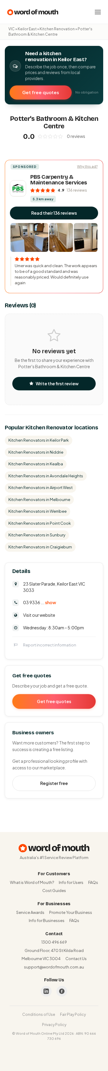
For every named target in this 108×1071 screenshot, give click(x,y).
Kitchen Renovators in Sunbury (36, 535)
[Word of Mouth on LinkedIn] (46, 991)
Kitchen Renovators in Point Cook (39, 523)
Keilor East (27, 29)
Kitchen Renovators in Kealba (35, 463)
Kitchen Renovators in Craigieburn (40, 546)
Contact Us (76, 958)
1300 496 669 (54, 942)
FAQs (93, 882)
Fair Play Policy (73, 1014)
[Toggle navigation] (98, 12)
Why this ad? (87, 166)
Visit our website (39, 615)
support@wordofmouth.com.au (54, 967)
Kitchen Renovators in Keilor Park (38, 440)
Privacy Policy (54, 1024)
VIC (11, 29)
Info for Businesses (46, 920)
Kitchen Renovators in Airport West (40, 487)
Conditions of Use (38, 1014)
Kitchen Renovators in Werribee (37, 511)
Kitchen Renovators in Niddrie (35, 452)
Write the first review (57, 383)
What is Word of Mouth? (32, 882)
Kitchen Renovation (57, 29)
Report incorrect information (49, 645)
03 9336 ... (39, 602)
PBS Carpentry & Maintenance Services (58, 180)
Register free (54, 783)
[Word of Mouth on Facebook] (61, 991)
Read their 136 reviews (54, 213)
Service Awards (30, 912)
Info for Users (71, 882)
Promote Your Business (70, 912)
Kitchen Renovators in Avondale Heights (45, 475)
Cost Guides (54, 890)
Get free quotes (40, 92)
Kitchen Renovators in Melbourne (39, 499)
